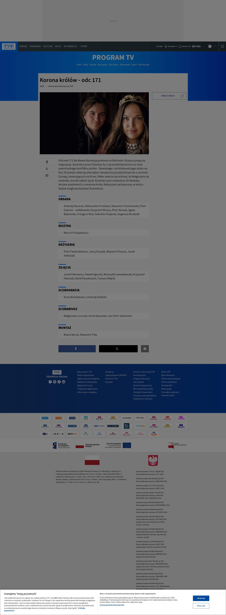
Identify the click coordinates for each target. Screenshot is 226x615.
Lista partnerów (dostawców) (112, 605)
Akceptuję (201, 598)
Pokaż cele (201, 606)
